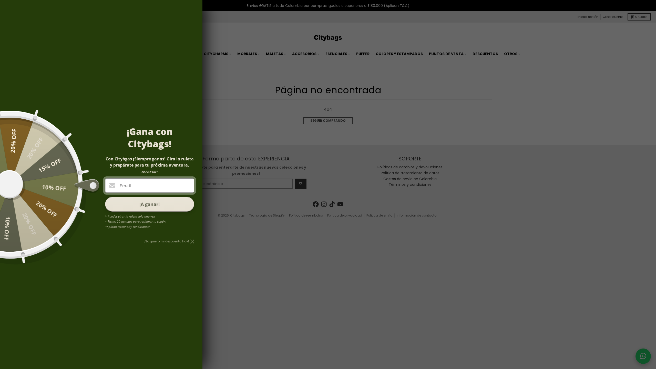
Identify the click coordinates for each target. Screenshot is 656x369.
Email (125, 186)
